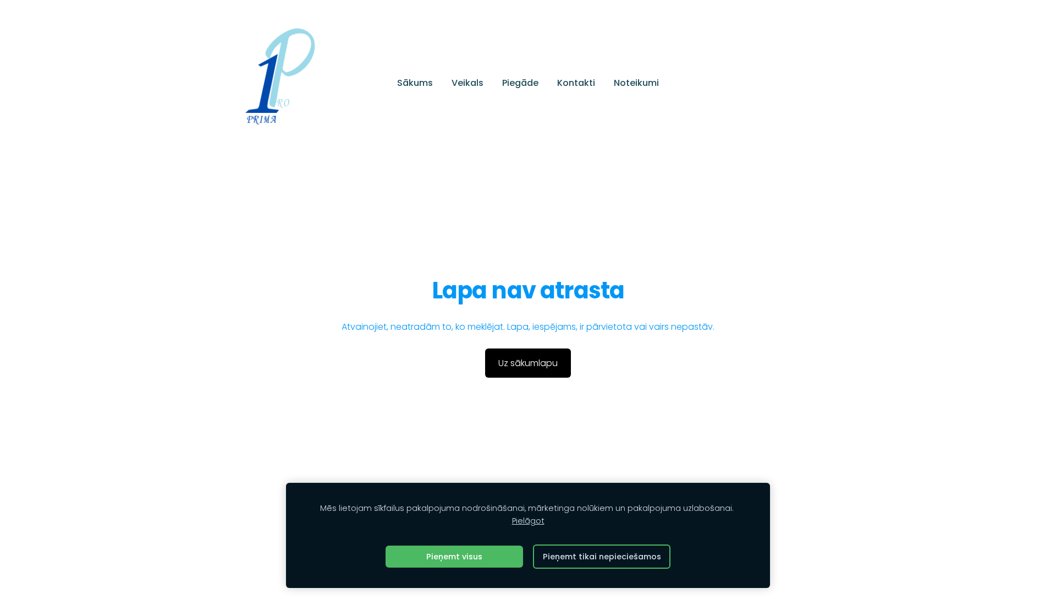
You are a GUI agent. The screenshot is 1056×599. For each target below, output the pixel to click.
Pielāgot (528, 520)
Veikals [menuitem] (467, 83)
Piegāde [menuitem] (520, 83)
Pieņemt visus (454, 556)
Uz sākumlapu (528, 363)
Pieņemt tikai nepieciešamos (602, 556)
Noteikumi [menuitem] (636, 83)
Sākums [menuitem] (415, 83)
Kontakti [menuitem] (576, 83)
